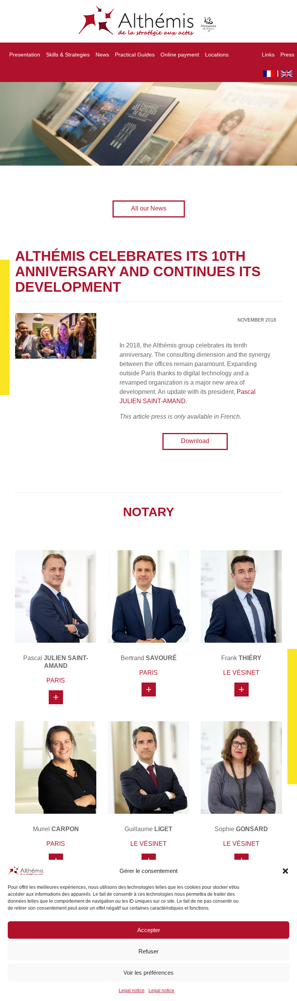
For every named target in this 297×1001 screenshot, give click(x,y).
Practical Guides (135, 54)
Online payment (179, 54)
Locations (217, 54)
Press (287, 54)
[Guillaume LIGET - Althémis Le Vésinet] (148, 767)
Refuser (148, 951)
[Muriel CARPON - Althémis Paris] (55, 767)
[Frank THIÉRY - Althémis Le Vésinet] (241, 596)
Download (195, 441)
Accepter (148, 930)
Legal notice (132, 990)
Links (268, 54)
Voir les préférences (148, 972)
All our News (148, 208)
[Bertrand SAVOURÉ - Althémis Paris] (148, 596)
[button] (285, 871)
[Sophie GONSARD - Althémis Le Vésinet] (241, 767)
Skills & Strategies (68, 54)
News (102, 54)
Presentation (24, 54)
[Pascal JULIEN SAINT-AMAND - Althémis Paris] (55, 596)
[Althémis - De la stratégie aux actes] (148, 21)
